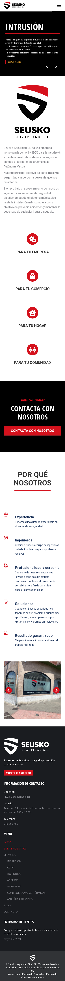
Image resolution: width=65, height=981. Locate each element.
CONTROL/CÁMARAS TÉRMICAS (26, 892)
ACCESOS (12, 880)
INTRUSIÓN (14, 861)
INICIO (7, 842)
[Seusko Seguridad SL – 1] (32, 690)
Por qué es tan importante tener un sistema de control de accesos (31, 932)
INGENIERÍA (14, 886)
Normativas (38, 977)
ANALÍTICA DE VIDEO (20, 899)
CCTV (10, 867)
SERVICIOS (10, 855)
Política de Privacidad (33, 974)
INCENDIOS (14, 873)
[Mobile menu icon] (58, 5)
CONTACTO (11, 911)
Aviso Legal (14, 974)
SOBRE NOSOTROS (15, 848)
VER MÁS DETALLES (14, 62)
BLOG (7, 905)
